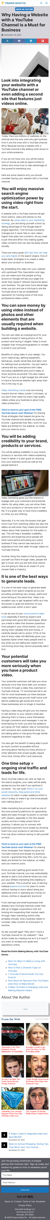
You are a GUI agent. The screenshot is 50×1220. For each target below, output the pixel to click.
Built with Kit (25, 1196)
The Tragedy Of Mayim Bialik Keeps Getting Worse (37, 1112)
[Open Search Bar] (41, 3)
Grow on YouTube (24, 9)
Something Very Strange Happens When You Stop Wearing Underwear (11, 1113)
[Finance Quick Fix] (13, 3)
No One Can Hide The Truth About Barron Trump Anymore (10, 1081)
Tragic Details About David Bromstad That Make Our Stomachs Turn (37, 1081)
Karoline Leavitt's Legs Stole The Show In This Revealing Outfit (35, 1049)
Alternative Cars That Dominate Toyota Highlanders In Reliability (12, 1049)
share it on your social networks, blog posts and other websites (22, 791)
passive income (18, 886)
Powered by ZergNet (42, 1019)
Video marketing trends (13, 390)
